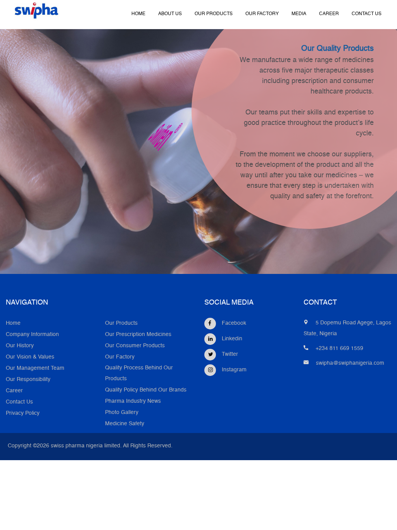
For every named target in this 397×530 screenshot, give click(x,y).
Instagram (234, 369)
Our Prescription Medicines (138, 334)
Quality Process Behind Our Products (139, 373)
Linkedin (232, 338)
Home (13, 323)
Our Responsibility (28, 379)
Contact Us (19, 402)
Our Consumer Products (135, 345)
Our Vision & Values (30, 357)
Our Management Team (35, 368)
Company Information (32, 334)
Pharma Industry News (133, 401)
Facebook (234, 323)
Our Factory (120, 357)
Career (14, 390)
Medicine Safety (124, 423)
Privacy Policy (23, 413)
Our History (20, 345)
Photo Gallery (121, 412)
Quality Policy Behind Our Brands (145, 390)
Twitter (230, 354)
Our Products (121, 323)
